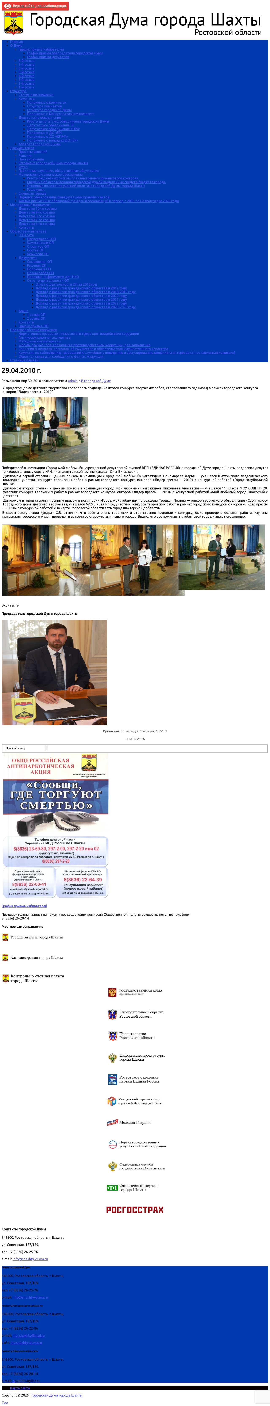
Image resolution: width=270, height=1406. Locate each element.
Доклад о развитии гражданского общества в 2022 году (81, 303)
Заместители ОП (40, 243)
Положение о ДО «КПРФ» (47, 136)
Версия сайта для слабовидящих (39, 6)
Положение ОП (39, 269)
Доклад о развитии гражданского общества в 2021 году (81, 299)
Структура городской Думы (49, 110)
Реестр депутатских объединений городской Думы (68, 121)
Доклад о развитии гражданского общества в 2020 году (81, 296)
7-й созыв (26, 64)
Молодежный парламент (30, 205)
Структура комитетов (44, 106)
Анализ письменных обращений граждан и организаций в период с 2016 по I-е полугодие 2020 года (99, 201)
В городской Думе (96, 381)
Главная (16, 42)
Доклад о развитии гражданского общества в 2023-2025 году (85, 307)
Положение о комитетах (46, 102)
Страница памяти (24, 360)
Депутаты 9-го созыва (37, 212)
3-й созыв (26, 80)
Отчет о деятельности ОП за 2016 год (66, 284)
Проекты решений (33, 152)
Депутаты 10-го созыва (38, 208)
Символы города (32, 193)
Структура (18, 91)
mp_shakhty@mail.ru (29, 1335)
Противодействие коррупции (33, 330)
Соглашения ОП (39, 261)
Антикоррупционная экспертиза (44, 337)
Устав (23, 167)
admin (73, 381)
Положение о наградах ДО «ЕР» (52, 140)
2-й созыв (26, 83)
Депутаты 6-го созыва (37, 224)
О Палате (26, 235)
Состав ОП (35, 250)
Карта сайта (20, 1388)
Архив (23, 311)
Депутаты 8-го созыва (37, 216)
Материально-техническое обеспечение (50, 174)
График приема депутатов (48, 57)
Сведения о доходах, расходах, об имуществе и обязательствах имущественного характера (93, 349)
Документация (22, 148)
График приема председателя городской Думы (65, 53)
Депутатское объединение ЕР (50, 125)
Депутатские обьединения (40, 117)
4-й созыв (26, 76)
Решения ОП (36, 265)
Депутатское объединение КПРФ (53, 129)
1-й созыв (26, 87)
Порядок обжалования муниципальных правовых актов (64, 197)
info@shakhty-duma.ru (30, 1259)
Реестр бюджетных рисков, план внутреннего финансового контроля (83, 178)
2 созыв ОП (36, 318)
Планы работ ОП (40, 273)
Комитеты (27, 98)
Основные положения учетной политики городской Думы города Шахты (86, 186)
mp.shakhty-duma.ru (26, 1343)
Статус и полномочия (36, 95)
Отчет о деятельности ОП (48, 280)
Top (5, 1402)
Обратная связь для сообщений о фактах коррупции (61, 356)
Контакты (27, 227)
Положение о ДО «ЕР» (44, 133)
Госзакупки (36, 189)
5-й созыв (26, 72)
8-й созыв (26, 61)
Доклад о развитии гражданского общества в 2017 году (81, 288)
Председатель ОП (41, 239)
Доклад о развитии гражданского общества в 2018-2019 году (85, 292)
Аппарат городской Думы (40, 144)
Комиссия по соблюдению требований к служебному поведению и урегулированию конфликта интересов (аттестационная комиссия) (127, 352)
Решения (25, 155)
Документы (28, 258)
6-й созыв (26, 68)
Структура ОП (38, 246)
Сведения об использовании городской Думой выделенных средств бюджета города (96, 182)
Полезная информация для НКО (53, 277)
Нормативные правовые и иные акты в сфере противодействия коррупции (79, 333)
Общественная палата (28, 231)
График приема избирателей (41, 49)
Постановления (31, 159)
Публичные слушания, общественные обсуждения (59, 170)
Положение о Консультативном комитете (60, 114)
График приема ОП (33, 326)
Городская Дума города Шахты (56, 1395)
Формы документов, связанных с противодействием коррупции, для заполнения (84, 345)
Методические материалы (40, 341)
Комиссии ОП (38, 254)
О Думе (16, 45)
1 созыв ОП (36, 315)
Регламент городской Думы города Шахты (53, 163)
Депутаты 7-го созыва (37, 220)
